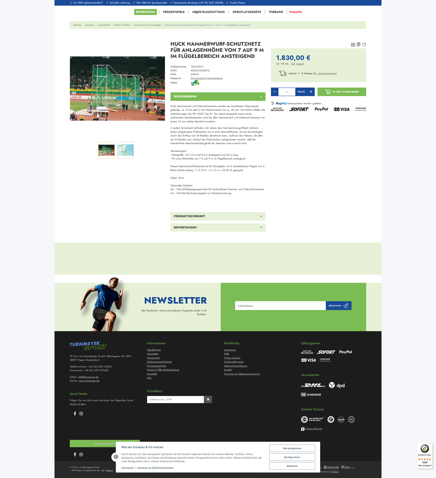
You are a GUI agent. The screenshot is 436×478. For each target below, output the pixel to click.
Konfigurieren (292, 457)
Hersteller (152, 374)
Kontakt (228, 370)
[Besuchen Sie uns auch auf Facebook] (75, 414)
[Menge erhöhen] (311, 92)
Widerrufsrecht (232, 358)
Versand (300, 63)
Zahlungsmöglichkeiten (159, 362)
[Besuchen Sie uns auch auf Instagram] (81, 414)
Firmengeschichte (156, 366)
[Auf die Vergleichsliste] (353, 44)
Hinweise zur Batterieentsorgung (155, 467)
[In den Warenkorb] (72, 36)
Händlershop (154, 350)
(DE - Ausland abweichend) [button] (325, 73)
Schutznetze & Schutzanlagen (207, 78)
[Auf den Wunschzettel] (364, 44)
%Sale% (295, 12)
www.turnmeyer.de (89, 381)
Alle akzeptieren (292, 448)
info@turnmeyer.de (88, 377)
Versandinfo (153, 358)
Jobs (149, 378)
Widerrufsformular (234, 362)
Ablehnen (292, 466)
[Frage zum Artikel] (359, 44)
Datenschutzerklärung (235, 366)
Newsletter (153, 354)
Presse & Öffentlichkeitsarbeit (163, 370)
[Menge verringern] (274, 92)
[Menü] (431, 444)
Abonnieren (335, 305)
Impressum (127, 467)
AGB (226, 354)
